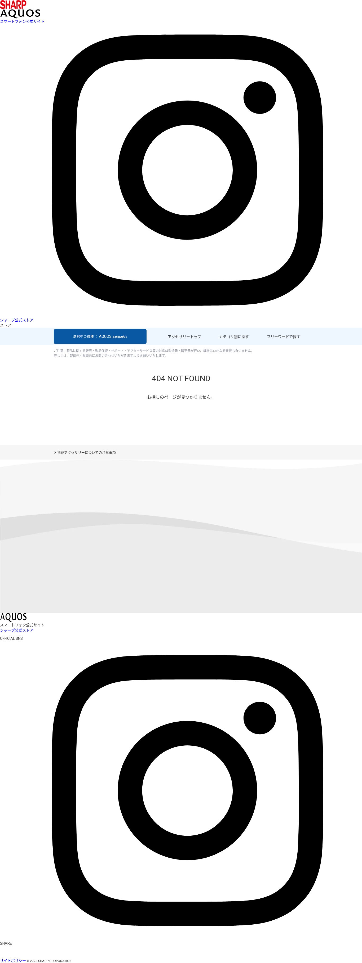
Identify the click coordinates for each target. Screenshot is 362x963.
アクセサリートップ (184, 337)
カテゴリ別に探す (234, 337)
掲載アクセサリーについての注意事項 (86, 452)
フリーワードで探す (283, 337)
